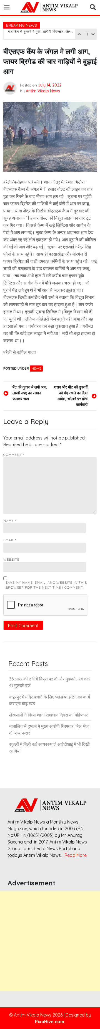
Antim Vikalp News (43, 90)
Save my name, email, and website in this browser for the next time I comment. (46, 585)
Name (9, 521)
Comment (13, 455)
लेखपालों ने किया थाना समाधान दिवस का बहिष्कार (48, 715)
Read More (75, 855)
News (36, 368)
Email (9, 540)
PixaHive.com (49, 1021)
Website (11, 559)
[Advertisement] (50, 941)
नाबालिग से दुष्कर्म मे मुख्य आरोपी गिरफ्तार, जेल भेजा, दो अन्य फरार (41, 34)
